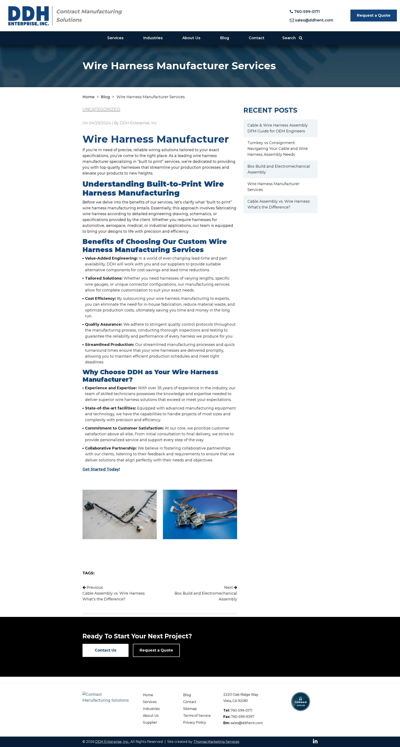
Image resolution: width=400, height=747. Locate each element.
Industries (153, 38)
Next (206, 593)
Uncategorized (101, 109)
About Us (191, 38)
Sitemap (190, 709)
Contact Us (105, 650)
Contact (256, 38)
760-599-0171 (241, 710)
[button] (292, 38)
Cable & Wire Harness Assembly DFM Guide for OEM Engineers (278, 128)
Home (88, 97)
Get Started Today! (101, 469)
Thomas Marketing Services (216, 742)
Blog (224, 38)
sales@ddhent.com (247, 723)
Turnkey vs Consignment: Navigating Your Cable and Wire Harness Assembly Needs (278, 149)
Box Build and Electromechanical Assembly (279, 169)
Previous (113, 593)
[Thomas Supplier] (300, 701)
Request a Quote (373, 15)
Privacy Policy (194, 722)
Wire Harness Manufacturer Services (273, 187)
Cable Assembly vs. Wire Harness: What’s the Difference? (279, 204)
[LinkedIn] (315, 741)
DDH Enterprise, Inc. (112, 742)
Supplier (150, 722)
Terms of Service (197, 716)
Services (115, 38)
